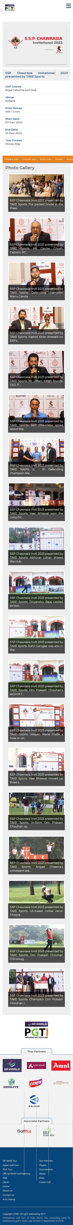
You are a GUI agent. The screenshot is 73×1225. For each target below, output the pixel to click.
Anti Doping (9, 1199)
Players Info (11, 159)
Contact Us (8, 1195)
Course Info (29, 159)
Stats (41, 1178)
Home (6, 1186)
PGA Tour (7, 1169)
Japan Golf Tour (11, 1165)
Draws (59, 159)
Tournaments (46, 1169)
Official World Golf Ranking (16, 1173)
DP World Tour (10, 1160)
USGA (6, 1182)
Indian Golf (44, 1182)
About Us (7, 1190)
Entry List (45, 159)
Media (42, 1173)
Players (42, 1165)
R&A (5, 1178)
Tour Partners (46, 1160)
